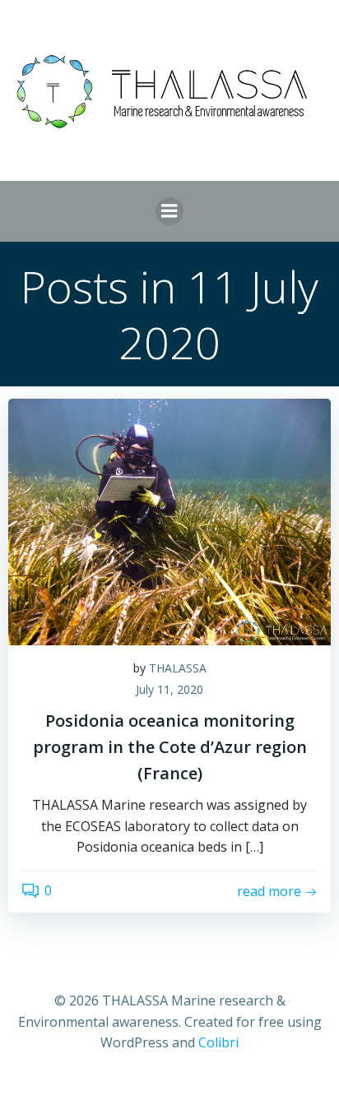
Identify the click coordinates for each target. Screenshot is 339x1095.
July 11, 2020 (169, 689)
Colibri (218, 1042)
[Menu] (169, 211)
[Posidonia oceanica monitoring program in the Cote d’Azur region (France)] (169, 520)
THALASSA (178, 668)
